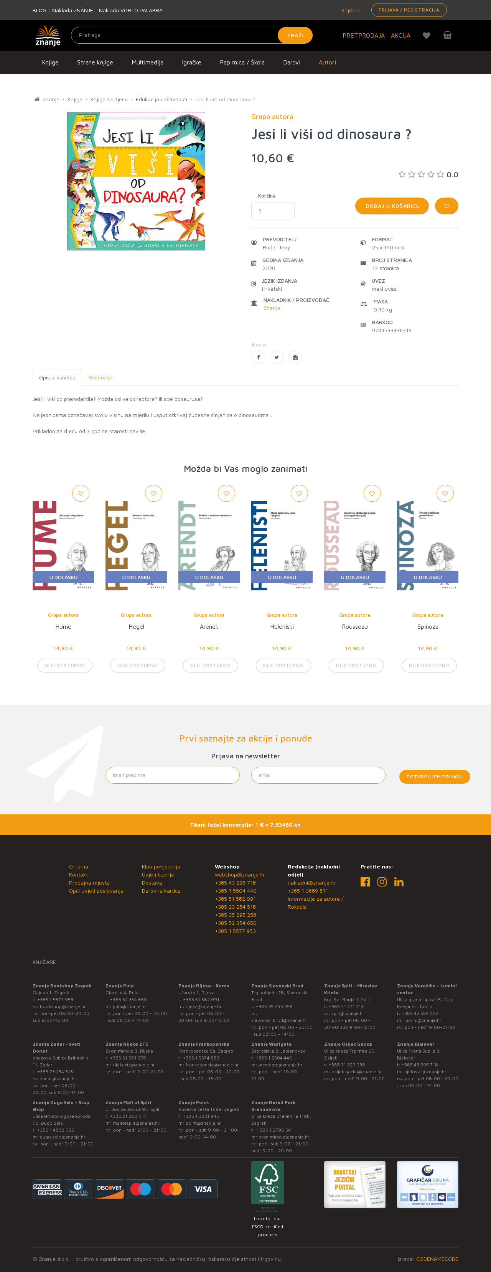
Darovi (291, 62)
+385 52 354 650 (236, 922)
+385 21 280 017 (128, 1116)
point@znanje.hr (203, 1123)
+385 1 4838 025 (55, 1130)
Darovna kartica (161, 890)
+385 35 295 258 (235, 914)
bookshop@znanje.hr (63, 1006)
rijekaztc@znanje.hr (134, 1065)
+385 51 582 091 (235, 898)
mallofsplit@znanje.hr (136, 1123)
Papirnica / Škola (242, 62)
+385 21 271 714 (346, 1006)
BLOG (39, 10)
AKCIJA (400, 35)
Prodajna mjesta (89, 882)
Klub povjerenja (161, 866)
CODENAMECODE (437, 1259)
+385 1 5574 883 (201, 1058)
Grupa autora (63, 615)
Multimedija (147, 62)
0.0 (452, 174)
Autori (327, 62)
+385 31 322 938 (347, 1065)
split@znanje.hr (347, 1013)
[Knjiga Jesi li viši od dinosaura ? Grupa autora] (258, 357)
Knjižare (350, 10)
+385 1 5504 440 (236, 890)
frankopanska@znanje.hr (212, 1065)
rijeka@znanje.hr (204, 1006)
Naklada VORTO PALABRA (131, 10)
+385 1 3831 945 (201, 1116)
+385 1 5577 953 (235, 931)
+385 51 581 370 (128, 1058)
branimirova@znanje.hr (284, 1137)
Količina (266, 196)
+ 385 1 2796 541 (274, 1130)
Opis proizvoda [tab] (57, 377)
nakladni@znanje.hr (312, 882)
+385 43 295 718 (235, 882)
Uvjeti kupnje (158, 874)
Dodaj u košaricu (392, 206)
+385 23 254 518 (235, 906)
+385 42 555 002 (420, 1013)
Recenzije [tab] (100, 377)
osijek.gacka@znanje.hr (356, 1071)
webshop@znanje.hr (240, 874)
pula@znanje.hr (129, 1006)
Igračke (191, 62)
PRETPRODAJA (364, 35)
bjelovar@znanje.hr (425, 1071)
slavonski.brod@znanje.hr (279, 1020)
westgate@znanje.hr (281, 1065)
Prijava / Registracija (409, 10)
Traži (295, 35)
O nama (78, 866)
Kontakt (78, 874)
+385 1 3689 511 (308, 890)
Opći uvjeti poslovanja (96, 890)
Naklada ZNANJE (72, 10)
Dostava (152, 882)
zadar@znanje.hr (58, 1078)
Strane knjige (95, 62)
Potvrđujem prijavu (435, 776)
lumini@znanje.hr (423, 1020)
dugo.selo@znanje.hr (63, 1137)
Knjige (50, 62)
